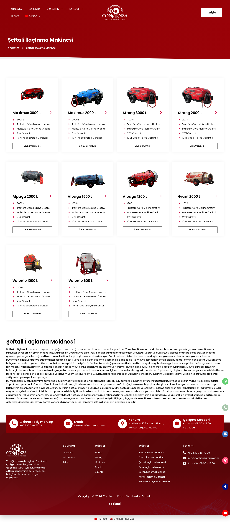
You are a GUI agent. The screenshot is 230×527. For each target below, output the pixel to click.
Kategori (74, 8)
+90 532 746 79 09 (31, 425)
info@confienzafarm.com (89, 425)
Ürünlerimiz (53, 8)
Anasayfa (16, 8)
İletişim (15, 16)
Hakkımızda (34, 8)
